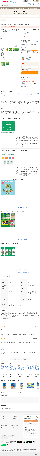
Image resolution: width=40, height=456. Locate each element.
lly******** (2, 349)
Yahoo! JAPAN (23, 3)
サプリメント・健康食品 (4, 425)
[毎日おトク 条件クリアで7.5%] (20, 8)
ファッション (13, 427)
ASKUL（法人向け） (11, 450)
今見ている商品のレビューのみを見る (20, 359)
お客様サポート (10, 448)
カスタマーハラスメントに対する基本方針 (18, 448)
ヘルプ (38, 3)
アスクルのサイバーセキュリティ (9, 449)
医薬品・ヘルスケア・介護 (14, 425)
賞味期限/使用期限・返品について (26, 86)
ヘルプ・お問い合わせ (31, 423)
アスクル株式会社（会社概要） (19, 450)
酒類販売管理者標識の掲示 (25, 449)
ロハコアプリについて (9, 442)
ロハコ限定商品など (3, 416)
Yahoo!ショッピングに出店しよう (31, 3)
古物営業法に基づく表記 (32, 449)
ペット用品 (2, 427)
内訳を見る (37, 41)
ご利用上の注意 (27, 448)
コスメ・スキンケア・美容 (14, 416)
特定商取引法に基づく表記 (17, 449)
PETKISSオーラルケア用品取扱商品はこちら (23, 272)
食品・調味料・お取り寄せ (4, 418)
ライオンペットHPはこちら (20, 146)
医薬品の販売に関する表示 (4, 450)
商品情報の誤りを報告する (6, 318)
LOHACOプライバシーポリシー (34, 448)
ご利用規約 (2, 449)
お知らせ (2, 448)
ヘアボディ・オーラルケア (4, 423)
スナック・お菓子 (13, 418)
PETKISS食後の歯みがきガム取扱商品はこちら (23, 239)
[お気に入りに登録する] (18, 46)
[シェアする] (16, 46)
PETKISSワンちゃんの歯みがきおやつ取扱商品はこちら (24, 207)
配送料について (23, 82)
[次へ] (19, 38)
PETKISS (25, 33)
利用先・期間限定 (26, 42)
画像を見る (2, 67)
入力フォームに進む (31, 433)
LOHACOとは (6, 448)
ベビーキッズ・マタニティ (14, 423)
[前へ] (1, 38)
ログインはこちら (23, 47)
